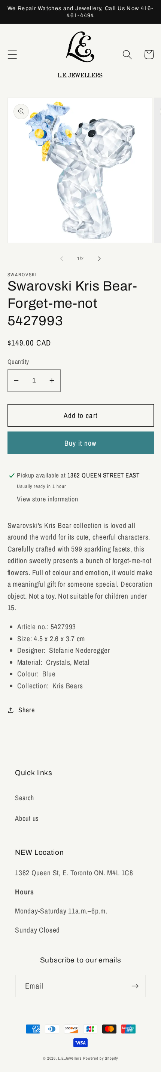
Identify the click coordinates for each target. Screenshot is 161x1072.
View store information (47, 499)
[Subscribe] (135, 986)
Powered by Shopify (100, 1058)
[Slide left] (61, 259)
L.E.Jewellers (70, 1058)
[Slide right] (99, 259)
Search (24, 797)
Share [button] (26, 710)
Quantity (18, 361)
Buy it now (80, 443)
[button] (12, 54)
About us (27, 818)
